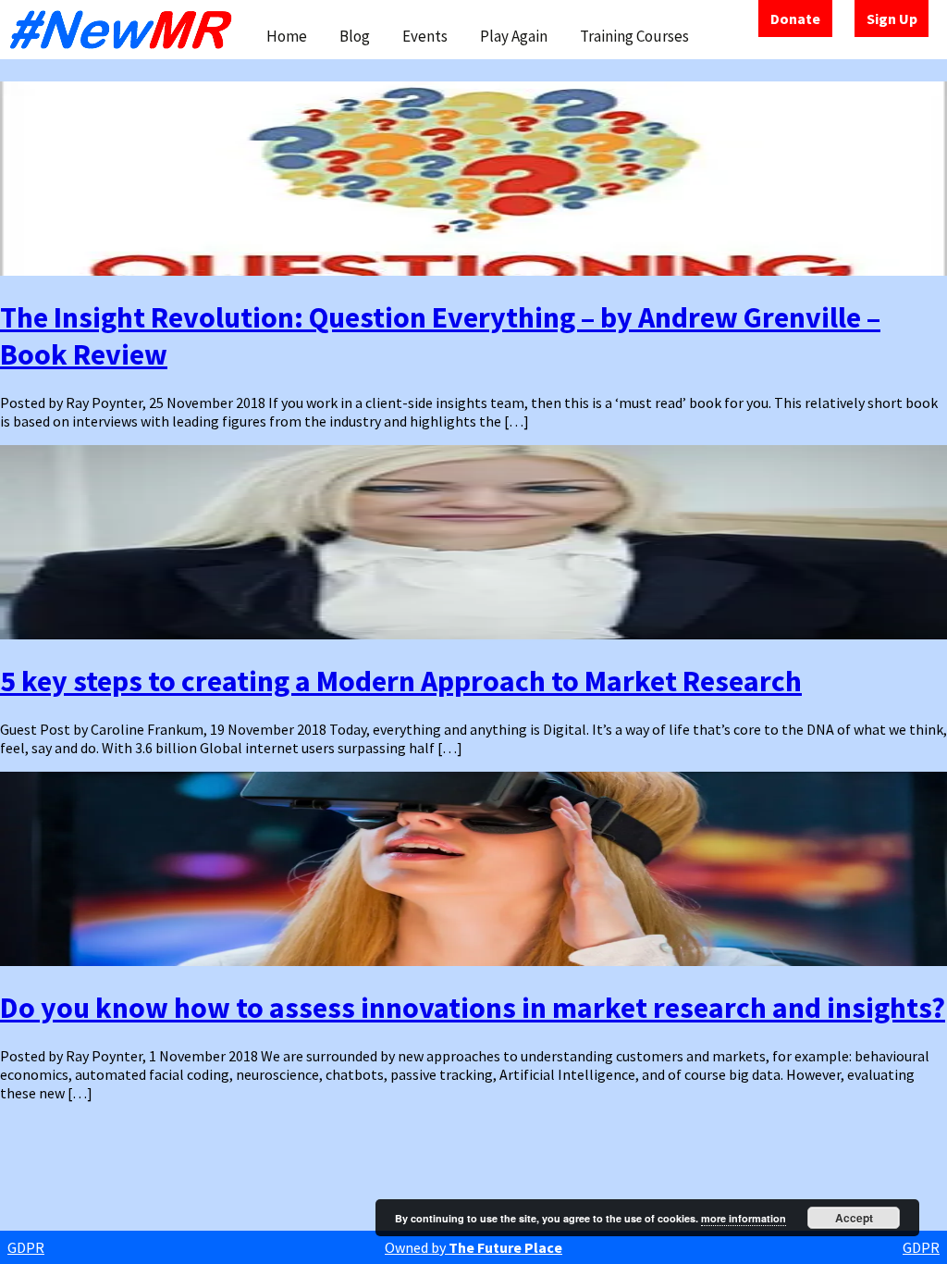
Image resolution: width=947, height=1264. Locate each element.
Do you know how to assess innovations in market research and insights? (472, 1007)
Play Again (513, 36)
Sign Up (892, 18)
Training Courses (634, 36)
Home (286, 36)
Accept (854, 1217)
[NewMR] (125, 29)
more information (743, 1218)
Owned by (473, 1247)
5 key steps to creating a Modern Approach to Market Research (401, 681)
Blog (354, 36)
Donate (795, 18)
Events (425, 36)
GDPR (25, 1247)
